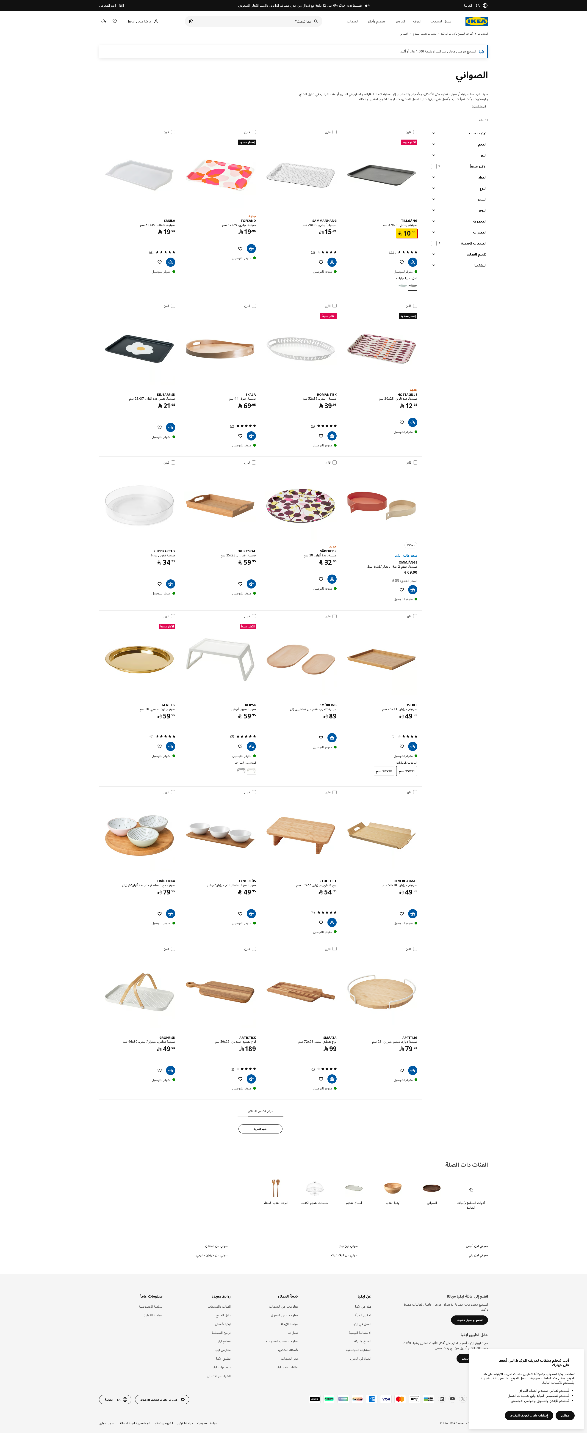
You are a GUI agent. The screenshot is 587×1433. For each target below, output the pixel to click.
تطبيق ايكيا (223, 1358)
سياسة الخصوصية (151, 1306)
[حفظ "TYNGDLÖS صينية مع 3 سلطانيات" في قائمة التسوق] (240, 913)
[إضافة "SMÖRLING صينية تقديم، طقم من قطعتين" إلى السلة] (332, 737)
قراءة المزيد (479, 106)
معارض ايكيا (223, 1350)
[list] (293, 1194)
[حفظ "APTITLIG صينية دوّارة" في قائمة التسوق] (401, 1070)
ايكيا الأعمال (223, 1324)
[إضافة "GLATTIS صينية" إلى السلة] (170, 746)
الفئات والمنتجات (219, 1306)
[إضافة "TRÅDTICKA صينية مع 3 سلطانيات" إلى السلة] (170, 913)
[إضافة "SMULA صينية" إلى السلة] (170, 262)
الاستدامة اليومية (360, 1332)
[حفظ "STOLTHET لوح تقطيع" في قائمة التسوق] (321, 922)
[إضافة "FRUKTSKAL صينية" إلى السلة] (251, 584)
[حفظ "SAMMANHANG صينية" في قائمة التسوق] (321, 262)
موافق (565, 1415)
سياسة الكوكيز (153, 1315)
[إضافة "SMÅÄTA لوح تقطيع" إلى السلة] (332, 1079)
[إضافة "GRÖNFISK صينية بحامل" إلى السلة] (170, 1070)
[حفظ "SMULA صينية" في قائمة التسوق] (159, 262)
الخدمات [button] (352, 21)
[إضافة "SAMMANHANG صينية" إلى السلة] (332, 262)
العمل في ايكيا (362, 1324)
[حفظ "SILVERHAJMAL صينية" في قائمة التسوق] (401, 913)
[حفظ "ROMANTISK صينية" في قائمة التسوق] (321, 435)
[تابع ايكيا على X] (463, 1399)
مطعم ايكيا (224, 1341)
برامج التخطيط (221, 1332)
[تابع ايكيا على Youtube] (452, 1399)
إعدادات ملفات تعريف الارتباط (529, 1415)
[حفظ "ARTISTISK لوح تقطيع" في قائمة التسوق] (240, 1079)
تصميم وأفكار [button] (376, 21)
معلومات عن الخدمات (284, 1306)
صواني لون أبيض (477, 1245)
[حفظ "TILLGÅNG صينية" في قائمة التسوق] (401, 262)
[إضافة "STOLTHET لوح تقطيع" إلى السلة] (332, 922)
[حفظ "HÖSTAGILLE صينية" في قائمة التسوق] (401, 422)
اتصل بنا (293, 1332)
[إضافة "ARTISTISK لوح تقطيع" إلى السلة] (251, 1079)
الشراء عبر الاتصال (219, 1376)
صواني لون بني (478, 1255)
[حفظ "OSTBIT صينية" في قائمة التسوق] (401, 746)
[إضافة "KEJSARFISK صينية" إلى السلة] (170, 427)
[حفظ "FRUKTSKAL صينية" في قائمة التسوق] (240, 584)
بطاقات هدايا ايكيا (287, 1367)
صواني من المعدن (217, 1245)
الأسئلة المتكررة (288, 1350)
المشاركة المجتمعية (358, 1350)
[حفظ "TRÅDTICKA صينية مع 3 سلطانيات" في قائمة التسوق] (159, 913)
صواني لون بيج (348, 1245)
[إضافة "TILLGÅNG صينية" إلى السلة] (412, 262)
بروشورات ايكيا (221, 1367)
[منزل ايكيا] (476, 21)
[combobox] (258, 21)
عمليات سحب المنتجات (282, 1341)
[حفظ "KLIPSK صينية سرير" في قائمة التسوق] (240, 746)
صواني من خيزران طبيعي (212, 1255)
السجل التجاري (107, 1423)
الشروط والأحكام (164, 1423)
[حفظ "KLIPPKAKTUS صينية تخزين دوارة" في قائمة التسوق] (159, 584)
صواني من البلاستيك (344, 1255)
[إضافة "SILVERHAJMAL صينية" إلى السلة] (412, 913)
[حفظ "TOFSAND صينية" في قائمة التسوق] (240, 248)
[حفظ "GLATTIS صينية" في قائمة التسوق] (159, 746)
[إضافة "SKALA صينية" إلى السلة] (251, 435)
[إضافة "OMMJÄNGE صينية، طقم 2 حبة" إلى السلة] (412, 589)
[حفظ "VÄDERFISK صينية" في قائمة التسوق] (321, 579)
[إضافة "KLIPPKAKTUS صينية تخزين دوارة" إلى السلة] (170, 584)
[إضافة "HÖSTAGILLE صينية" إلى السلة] (412, 422)
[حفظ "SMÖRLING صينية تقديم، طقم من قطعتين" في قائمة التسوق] (321, 737)
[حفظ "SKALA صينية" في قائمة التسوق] (240, 435)
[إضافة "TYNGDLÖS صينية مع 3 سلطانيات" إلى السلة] (251, 913)
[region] (526, 1389)
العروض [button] (400, 21)
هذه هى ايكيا (363, 1306)
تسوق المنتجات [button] (440, 21)
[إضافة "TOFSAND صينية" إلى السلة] (251, 248)
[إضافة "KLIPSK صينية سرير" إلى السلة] (251, 746)
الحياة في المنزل (360, 1358)
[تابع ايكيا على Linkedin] (442, 1399)
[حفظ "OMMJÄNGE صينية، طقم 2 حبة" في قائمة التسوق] (401, 589)
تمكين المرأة (363, 1315)
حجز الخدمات (290, 1358)
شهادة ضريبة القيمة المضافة (135, 1423)
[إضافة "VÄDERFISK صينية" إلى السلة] (332, 579)
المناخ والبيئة (362, 1341)
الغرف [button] (417, 21)
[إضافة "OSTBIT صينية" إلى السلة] (412, 746)
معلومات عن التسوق (285, 1315)
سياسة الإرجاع (290, 1324)
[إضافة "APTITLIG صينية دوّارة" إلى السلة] (412, 1070)
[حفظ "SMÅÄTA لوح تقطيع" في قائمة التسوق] (321, 1079)
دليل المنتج (223, 1315)
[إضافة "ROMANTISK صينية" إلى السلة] (332, 435)
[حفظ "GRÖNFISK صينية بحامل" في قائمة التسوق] (159, 1070)
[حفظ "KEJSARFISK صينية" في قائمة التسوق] (159, 427)
